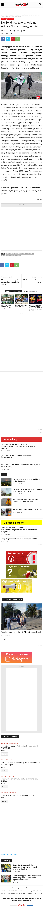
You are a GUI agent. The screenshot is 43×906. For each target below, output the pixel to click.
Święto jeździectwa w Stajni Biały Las (21, 305)
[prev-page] (20, 314)
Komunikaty (10, 439)
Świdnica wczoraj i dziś (13, 600)
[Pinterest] (13, 39)
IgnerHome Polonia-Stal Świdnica (15, 253)
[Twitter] (8, 39)
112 (4, 475)
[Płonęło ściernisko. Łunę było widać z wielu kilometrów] (6, 482)
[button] (39, 4)
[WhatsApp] (17, 39)
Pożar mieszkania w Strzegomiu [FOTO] (27, 509)
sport (19, 255)
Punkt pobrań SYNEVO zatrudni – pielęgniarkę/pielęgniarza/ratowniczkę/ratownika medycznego (19, 530)
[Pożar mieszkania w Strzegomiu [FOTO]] (6, 512)
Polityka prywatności (18, 888)
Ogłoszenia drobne (14, 522)
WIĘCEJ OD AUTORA (30, 291)
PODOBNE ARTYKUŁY (13, 291)
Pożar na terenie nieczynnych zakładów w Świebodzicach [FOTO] (27, 490)
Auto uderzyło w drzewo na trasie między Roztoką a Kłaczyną (25, 500)
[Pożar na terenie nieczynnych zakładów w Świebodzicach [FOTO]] (6, 492)
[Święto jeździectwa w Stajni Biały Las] (21, 299)
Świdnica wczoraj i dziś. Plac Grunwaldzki (21, 632)
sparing (13, 255)
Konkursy (6, 860)
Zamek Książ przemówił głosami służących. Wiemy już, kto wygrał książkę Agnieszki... (25, 867)
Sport (11, 15)
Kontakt (28, 888)
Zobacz (4, 754)
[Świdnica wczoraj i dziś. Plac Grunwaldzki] (21, 616)
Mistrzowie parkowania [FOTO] (32, 281)
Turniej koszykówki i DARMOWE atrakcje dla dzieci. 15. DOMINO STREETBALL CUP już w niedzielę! (35, 307)
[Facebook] (3, 39)
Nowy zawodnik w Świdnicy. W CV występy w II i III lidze (7, 306)
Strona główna (4, 15)
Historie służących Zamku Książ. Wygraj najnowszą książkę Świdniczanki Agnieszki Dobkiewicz (27, 878)
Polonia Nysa (5, 255)
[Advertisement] (21, 228)
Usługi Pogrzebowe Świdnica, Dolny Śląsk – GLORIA (19, 539)
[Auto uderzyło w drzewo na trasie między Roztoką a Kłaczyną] (6, 502)
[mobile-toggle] (3, 4)
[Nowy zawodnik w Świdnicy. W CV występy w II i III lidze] (7, 299)
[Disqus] (21, 343)
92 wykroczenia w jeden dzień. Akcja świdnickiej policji (10, 282)
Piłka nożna (17, 15)
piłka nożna (30, 253)
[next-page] (23, 314)
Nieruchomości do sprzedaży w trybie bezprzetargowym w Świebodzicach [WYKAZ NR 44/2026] (18, 446)
